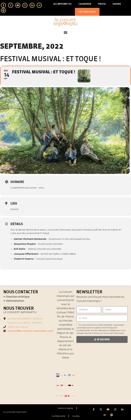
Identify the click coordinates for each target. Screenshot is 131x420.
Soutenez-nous (87, 11)
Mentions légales (65, 408)
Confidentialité (58, 416)
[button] (65, 32)
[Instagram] (24, 5)
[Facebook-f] (3, 5)
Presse (102, 4)
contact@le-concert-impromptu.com (30, 330)
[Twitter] (10, 5)
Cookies (75, 416)
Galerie (117, 4)
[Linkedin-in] (32, 5)
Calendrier (84, 4)
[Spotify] (3, 10)
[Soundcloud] (39, 5)
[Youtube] (17, 5)
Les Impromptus (62, 4)
